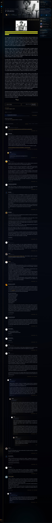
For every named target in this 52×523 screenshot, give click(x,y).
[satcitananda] (6, 134)
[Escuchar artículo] (35, 19)
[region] (45, 261)
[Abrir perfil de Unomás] (6, 262)
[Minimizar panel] (50, 1)
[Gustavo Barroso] (6, 339)
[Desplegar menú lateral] (2, 1)
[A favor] (8, 130)
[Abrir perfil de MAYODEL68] (6, 213)
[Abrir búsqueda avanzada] (50, 6)
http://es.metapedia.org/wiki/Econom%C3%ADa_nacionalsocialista (19, 147)
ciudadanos (13, 290)
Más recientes (26, 123)
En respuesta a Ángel (13, 381)
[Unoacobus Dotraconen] (6, 318)
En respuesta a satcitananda (13, 154)
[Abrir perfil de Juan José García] (6, 456)
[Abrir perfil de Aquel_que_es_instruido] (6, 285)
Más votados (33, 123)
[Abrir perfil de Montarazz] (6, 193)
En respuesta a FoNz (14, 400)
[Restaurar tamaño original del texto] (31, 19)
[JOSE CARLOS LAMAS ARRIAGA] (6, 185)
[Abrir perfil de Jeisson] (6, 254)
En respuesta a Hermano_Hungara (14, 495)
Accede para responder (33, 157)
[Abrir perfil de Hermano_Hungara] (6, 477)
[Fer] (6, 242)
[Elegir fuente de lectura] (33, 19)
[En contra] (11, 130)
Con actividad (36, 123)
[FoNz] (6, 127)
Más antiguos (30, 123)
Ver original (17, 127)
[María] (8, 493)
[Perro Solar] (6, 468)
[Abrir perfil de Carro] (8, 152)
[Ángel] (6, 353)
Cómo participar (34, 115)
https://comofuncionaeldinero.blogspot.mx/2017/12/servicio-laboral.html (20, 129)
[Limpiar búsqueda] (17, 123)
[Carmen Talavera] (6, 329)
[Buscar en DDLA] (41, 6)
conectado (12, 119)
